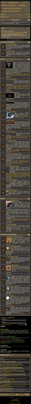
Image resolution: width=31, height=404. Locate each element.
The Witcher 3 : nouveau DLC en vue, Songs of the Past (13, 373)
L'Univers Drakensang (23, 161)
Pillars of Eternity (25, 97)
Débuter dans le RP (17, 218)
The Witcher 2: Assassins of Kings (21, 116)
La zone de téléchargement (12, 190)
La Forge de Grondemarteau (12, 166)
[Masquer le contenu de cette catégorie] (29, 42)
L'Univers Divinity (10, 120)
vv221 (11, 359)
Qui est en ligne (4, 329)
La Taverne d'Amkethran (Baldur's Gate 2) (16, 86)
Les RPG (24, 2)
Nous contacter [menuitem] (21, 394)
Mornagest (11, 374)
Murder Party (26, 229)
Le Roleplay (22, 5)
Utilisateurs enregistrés (4, 341)
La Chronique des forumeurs (18, 313)
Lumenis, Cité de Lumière (12, 219)
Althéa (11, 389)
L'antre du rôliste (10, 295)
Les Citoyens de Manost (15, 338)
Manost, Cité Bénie (24, 219)
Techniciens (9, 343)
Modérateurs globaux (14, 341)
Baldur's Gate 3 (9, 61)
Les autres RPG (22, 162)
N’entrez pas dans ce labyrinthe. (15, 403)
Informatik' (8, 274)
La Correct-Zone (16, 186)
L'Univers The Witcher (11, 111)
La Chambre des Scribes (11, 179)
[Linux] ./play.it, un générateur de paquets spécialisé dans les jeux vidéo (15, 357)
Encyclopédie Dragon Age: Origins (13, 136)
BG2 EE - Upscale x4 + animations (9, 361)
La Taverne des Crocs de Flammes (11, 8)
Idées (25, 176)
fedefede (9, 352)
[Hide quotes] (29, 20)
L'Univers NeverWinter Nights (21, 160)
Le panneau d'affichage (11, 44)
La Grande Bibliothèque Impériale (13, 246)
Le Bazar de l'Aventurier (18, 88)
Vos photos (4, 377)
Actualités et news (10, 50)
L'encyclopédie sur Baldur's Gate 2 (13, 87)
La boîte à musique (10, 306)
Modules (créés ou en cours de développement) (17, 175)
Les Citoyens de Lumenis (5, 338)
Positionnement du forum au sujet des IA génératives (13, 370)
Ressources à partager (17, 176)
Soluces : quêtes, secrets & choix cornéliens (16, 75)
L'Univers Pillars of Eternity (12, 92)
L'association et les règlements (7, 42)
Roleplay (2, 198)
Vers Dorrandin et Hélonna (23, 220)
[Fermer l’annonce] (28, 28)
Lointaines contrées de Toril (12, 200)
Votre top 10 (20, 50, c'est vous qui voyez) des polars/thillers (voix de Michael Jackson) (15, 385)
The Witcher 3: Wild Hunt (19, 117)
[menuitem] (4, 14)
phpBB (11, 397)
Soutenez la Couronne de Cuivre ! (11, 11)
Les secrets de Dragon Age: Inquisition (20, 137)
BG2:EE (24, 87)
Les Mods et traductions (8, 5)
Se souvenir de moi (21, 324)
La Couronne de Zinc (18, 229)
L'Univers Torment (10, 101)
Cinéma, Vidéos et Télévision (12, 286)
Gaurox (12, 362)
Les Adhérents (3, 343)
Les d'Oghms (19, 337)
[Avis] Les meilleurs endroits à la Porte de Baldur (12, 367)
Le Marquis (11, 386)
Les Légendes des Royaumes (6, 340)
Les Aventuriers (26, 337)
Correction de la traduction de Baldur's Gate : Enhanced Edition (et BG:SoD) (17, 172)
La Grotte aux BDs (16, 262)
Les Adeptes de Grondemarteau (10, 337)
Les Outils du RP (26, 218)
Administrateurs (21, 341)
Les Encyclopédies (13, 2)
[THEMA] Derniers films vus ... (8, 388)
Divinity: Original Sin (17, 128)
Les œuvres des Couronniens (20, 252)
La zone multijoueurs (18, 163)
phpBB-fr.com (17, 398)
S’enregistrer (10, 317)
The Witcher (25, 115)
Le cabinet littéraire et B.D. (12, 256)
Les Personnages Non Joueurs (18, 340)
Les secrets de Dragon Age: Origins (21, 135)
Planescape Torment (18, 107)
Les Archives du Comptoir (24, 243)
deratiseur (11, 371)
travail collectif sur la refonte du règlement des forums (12, 32)
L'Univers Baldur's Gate (11, 79)
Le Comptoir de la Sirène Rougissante (14, 236)
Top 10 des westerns (6, 380)
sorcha (10, 368)
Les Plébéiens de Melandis (5, 339)
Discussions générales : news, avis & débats (9, 369)
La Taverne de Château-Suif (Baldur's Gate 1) (9, 365)
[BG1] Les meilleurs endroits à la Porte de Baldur (12, 363)
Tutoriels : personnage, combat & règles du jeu (19, 74)
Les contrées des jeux (17, 303)
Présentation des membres (12, 265)
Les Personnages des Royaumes (17, 339)
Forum (3, 2)
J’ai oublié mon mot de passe (6, 324)
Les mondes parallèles (11, 224)
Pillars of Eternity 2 (10, 98)
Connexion (3, 317)
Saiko (7, 347)
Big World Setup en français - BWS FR (14, 174)
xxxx (22, 186)
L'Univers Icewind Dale (11, 140)
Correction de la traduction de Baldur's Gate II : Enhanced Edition (17, 173)
